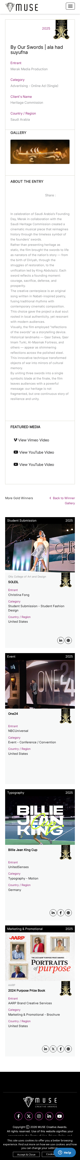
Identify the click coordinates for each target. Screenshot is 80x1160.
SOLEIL (13, 582)
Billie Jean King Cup (22, 850)
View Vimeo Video (33, 440)
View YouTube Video (36, 452)
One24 (13, 714)
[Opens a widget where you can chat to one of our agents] (64, 1153)
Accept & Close (26, 1154)
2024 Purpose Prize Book (26, 990)
